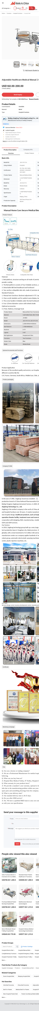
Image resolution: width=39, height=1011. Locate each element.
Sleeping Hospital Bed (24, 976)
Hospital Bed (27, 13)
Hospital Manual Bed (24, 950)
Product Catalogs (27, 946)
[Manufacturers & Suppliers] (19, 3)
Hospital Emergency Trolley (25, 953)
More (3, 997)
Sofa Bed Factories (8, 985)
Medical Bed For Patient (22, 989)
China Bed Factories (23, 985)
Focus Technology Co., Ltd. (23, 1003)
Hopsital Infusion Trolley (25, 957)
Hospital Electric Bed (7, 950)
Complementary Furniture (9, 953)
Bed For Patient (7, 989)
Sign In (5, 141)
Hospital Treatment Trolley (9, 957)
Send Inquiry (18, 95)
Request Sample (34, 99)
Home (3, 13)
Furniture (9, 13)
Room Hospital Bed (8, 976)
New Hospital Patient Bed (10, 994)
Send (17, 844)
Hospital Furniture (17, 13)
